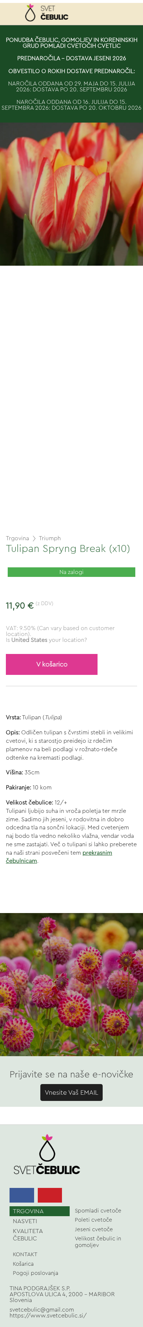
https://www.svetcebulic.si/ (48, 1316)
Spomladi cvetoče (98, 1211)
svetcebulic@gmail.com (42, 1310)
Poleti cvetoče (93, 1220)
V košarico (51, 664)
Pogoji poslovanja (35, 1273)
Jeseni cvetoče (94, 1229)
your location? (49, 640)
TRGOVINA (28, 1211)
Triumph (50, 538)
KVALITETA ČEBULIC (28, 1234)
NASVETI (25, 1221)
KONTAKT (25, 1254)
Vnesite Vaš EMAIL (71, 1092)
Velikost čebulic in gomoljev (98, 1242)
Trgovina (17, 538)
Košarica (23, 1264)
